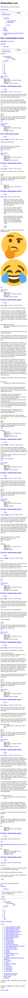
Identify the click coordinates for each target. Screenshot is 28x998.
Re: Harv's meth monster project (11, 86)
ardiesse (3, 543)
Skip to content (4, 9)
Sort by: (15, 892)
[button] (7, 56)
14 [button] (4, 66)
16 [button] (4, 69)
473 (8, 849)
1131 (8, 827)
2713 (8, 432)
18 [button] (4, 72)
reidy (9, 41)
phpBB (8, 986)
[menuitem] (11, 20)
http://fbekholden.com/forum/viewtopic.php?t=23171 (14, 844)
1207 (8, 545)
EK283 (2, 430)
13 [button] (4, 65)
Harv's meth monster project (12, 38)
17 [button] (4, 70)
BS (1, 848)
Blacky (12, 41)
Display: (4, 892)
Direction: (4, 893)
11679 (8, 126)
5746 (8, 79)
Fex (1, 183)
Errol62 (2, 125)
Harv (2, 77)
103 (8, 185)
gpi (1, 826)
